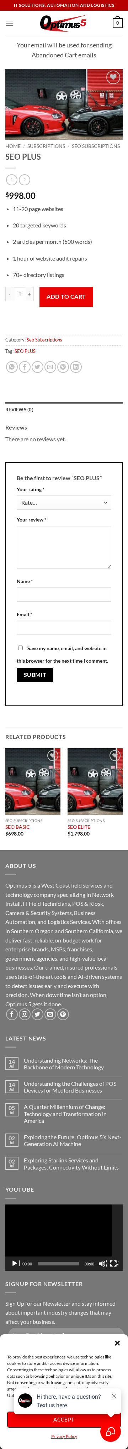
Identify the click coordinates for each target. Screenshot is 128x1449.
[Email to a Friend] (50, 367)
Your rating (31, 489)
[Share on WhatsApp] (12, 367)
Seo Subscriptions (96, 146)
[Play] (15, 1263)
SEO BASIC (17, 827)
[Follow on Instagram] (25, 1014)
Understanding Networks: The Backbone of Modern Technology (64, 1063)
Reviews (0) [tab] (19, 409)
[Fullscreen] (114, 1263)
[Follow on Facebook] (12, 1014)
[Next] (122, 798)
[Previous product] (24, 179)
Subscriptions (46, 146)
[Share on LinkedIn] (76, 367)
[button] (117, 1343)
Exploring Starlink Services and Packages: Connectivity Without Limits (71, 1163)
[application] (64, 1237)
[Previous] (5, 798)
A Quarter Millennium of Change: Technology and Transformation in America (65, 1113)
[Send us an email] (50, 1014)
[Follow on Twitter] (37, 1014)
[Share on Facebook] (25, 367)
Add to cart (66, 296)
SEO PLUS (25, 351)
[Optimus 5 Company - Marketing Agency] (64, 23)
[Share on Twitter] (37, 367)
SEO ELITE (79, 827)
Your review (32, 520)
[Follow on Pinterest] (63, 1014)
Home (13, 146)
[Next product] (11, 179)
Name (25, 581)
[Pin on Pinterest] (63, 367)
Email (24, 614)
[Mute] (102, 1263)
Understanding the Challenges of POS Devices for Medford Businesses (70, 1087)
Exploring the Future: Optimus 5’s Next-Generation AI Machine (73, 1140)
